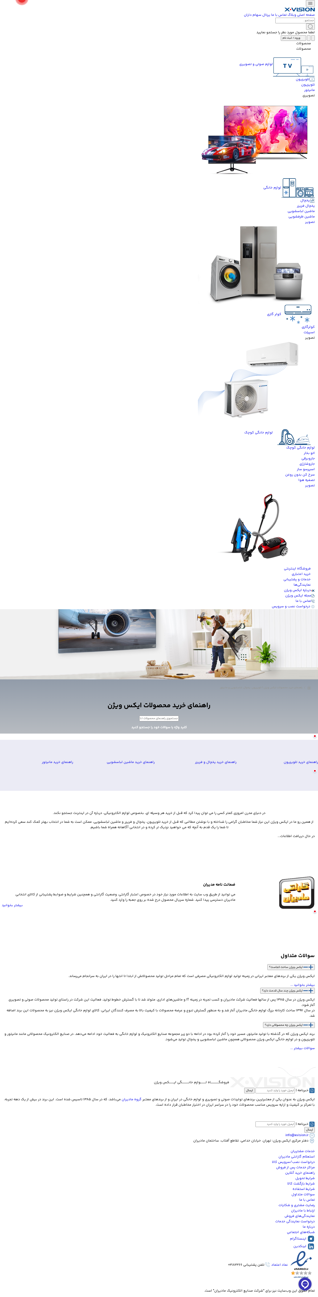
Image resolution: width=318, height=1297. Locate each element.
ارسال (249, 1090)
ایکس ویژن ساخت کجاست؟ (286, 967)
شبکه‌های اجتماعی (301, 1232)
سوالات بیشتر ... (302, 1048)
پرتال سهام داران (257, 15)
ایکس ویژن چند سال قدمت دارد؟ (282, 990)
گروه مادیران (131, 1099)
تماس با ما (279, 15)
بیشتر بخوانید (12, 905)
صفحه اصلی (306, 15)
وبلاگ (291, 15)
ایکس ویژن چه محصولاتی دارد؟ (284, 1025)
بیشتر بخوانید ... (302, 985)
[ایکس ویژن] (299, 9)
